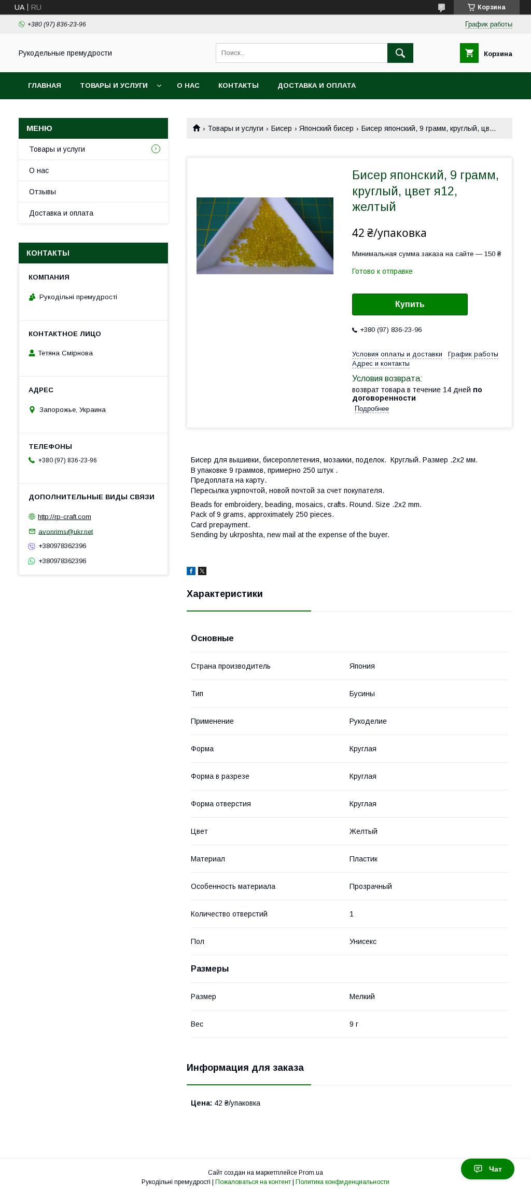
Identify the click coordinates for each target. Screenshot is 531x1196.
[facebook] (191, 572)
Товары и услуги (114, 85)
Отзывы (42, 192)
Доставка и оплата (316, 85)
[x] (202, 572)
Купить (410, 304)
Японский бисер (326, 128)
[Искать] (400, 53)
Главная (44, 85)
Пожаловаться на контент (253, 1182)
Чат (495, 1169)
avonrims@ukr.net (65, 531)
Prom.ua (311, 1172)
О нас (188, 85)
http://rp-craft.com (64, 517)
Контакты (238, 85)
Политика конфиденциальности (342, 1182)
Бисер (281, 128)
